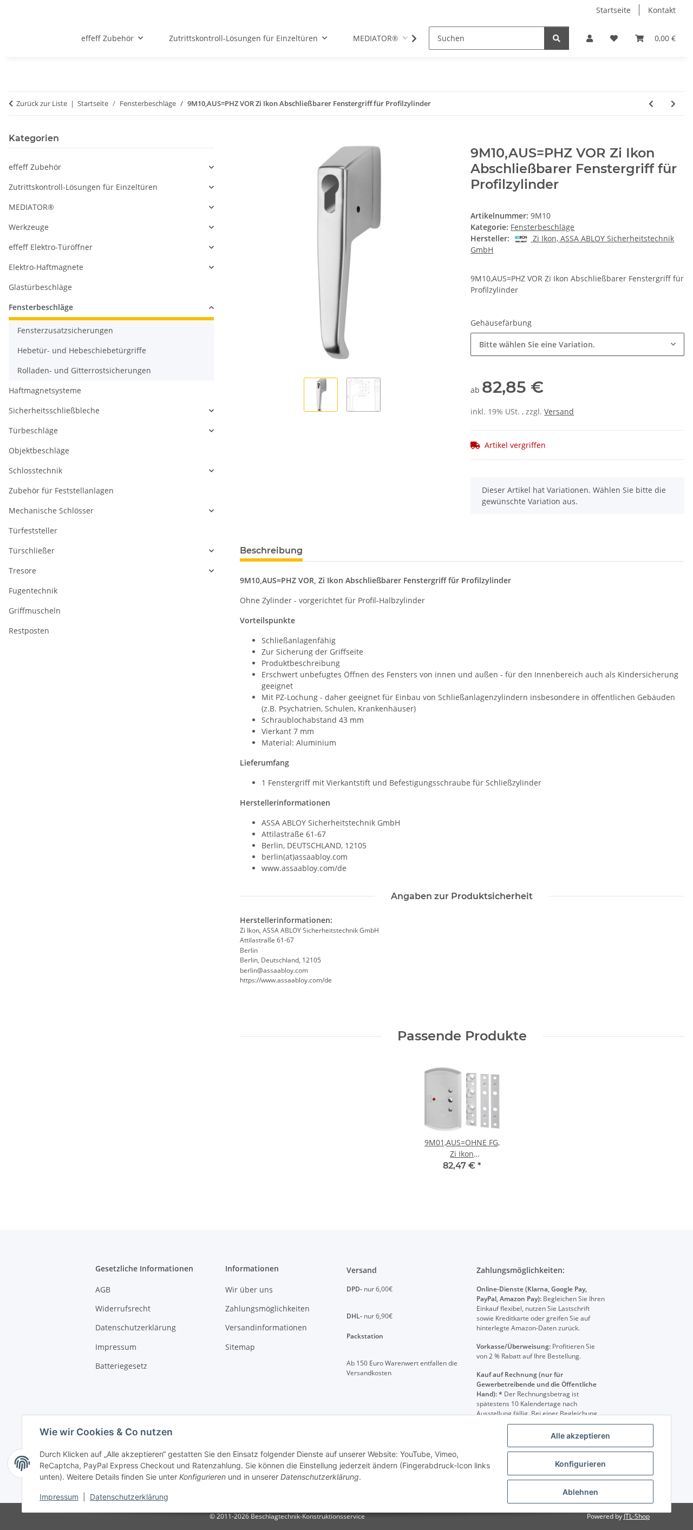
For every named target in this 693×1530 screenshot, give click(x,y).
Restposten (29, 630)
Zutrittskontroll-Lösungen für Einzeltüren (83, 187)
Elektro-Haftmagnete (46, 267)
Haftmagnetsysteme (45, 390)
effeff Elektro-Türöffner (51, 247)
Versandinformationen (266, 1327)
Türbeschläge (33, 430)
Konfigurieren (580, 1463)
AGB (102, 1289)
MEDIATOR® (31, 207)
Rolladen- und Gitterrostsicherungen (84, 370)
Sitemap (240, 1347)
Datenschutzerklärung (129, 1496)
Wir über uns (249, 1289)
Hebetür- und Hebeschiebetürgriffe (81, 350)
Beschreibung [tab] (271, 550)
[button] (590, 38)
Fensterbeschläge (542, 227)
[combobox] (577, 344)
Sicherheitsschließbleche (54, 410)
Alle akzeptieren (580, 1435)
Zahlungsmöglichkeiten (267, 1308)
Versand (559, 411)
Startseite (613, 10)
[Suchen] (556, 38)
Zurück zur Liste (41, 103)
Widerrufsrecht (123, 1308)
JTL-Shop (637, 1516)
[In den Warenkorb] (248, 140)
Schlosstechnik (35, 470)
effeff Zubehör (35, 167)
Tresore (22, 570)
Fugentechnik (33, 590)
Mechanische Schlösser (51, 510)
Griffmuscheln (35, 610)
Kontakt (662, 10)
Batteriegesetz (121, 1366)
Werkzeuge (29, 227)
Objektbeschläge (39, 450)
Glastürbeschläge (40, 287)
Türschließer (32, 550)
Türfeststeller (33, 530)
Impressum (59, 1496)
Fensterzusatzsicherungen (65, 330)
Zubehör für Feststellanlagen (61, 490)
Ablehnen (580, 1491)
